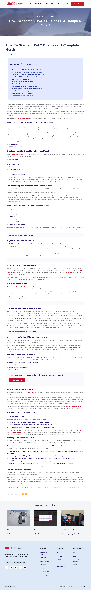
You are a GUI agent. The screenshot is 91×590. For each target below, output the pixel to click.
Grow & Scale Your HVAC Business (22, 93)
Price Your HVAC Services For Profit (23, 81)
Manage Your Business (43, 553)
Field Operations (44, 568)
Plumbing (59, 556)
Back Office (43, 564)
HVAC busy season (65, 403)
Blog (64, 3)
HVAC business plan (24, 118)
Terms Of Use (82, 586)
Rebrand (75, 568)
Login (68, 3)
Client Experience (44, 571)
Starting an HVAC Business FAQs (23, 95)
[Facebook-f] (6, 567)
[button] (80, 63)
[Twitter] (15, 567)
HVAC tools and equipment (17, 243)
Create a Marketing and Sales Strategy (24, 86)
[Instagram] (11, 567)
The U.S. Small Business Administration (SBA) (20, 195)
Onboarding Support (76, 560)
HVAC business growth (29, 392)
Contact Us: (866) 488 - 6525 (15, 562)
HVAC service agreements (73, 406)
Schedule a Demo (17, 380)
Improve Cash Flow (45, 561)
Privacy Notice (72, 586)
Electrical (59, 559)
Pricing (46, 3)
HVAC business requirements (25, 126)
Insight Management (45, 575)
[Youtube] (25, 567)
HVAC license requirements (15, 133)
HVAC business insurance (75, 209)
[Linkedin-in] (20, 567)
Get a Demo (77, 4)
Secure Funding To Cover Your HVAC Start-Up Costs (28, 74)
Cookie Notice (62, 586)
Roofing (59, 563)
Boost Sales (43, 557)
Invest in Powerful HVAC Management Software (27, 88)
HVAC (58, 552)
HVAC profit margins (72, 272)
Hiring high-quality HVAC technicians (18, 287)
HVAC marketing (19, 318)
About (74, 552)
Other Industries (61, 566)
